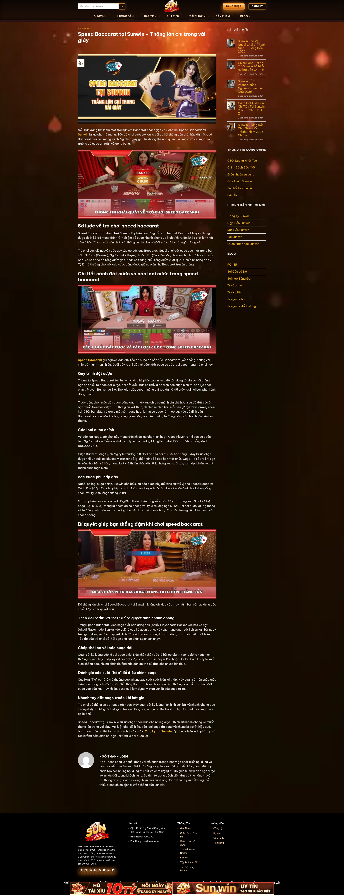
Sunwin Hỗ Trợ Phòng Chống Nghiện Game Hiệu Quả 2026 (251, 86)
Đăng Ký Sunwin (238, 216)
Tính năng (218, 842)
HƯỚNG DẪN (125, 16)
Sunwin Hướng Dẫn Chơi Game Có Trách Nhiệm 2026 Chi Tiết (251, 130)
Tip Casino (84, 28)
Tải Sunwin (234, 237)
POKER (232, 264)
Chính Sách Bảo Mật (241, 167)
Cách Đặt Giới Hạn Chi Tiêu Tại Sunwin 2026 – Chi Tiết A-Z (251, 108)
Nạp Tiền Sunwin (238, 223)
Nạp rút (217, 833)
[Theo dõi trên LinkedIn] (104, 870)
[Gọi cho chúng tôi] (95, 870)
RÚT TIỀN (173, 16)
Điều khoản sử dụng (240, 174)
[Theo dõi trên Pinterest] (100, 870)
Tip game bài (236, 299)
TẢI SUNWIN (197, 16)
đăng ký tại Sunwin (158, 731)
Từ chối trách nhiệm (240, 188)
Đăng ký (217, 828)
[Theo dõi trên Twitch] (113, 870)
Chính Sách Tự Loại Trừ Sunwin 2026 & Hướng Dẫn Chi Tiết (251, 66)
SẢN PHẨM (223, 16)
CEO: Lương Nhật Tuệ (242, 160)
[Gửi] (122, 6)
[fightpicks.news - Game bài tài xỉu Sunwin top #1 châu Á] (172, 6)
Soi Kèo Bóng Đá (238, 278)
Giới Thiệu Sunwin (239, 181)
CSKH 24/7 (219, 838)
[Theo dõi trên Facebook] (81, 870)
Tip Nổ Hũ (234, 292)
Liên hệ (232, 195)
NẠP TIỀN (150, 16)
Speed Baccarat (90, 360)
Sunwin (83, 134)
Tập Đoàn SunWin (189, 862)
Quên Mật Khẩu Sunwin (243, 244)
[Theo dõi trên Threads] (86, 870)
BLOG (244, 16)
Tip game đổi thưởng (241, 306)
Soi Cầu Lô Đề (237, 271)
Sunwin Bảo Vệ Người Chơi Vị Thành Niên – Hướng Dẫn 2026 (252, 46)
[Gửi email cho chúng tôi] (91, 870)
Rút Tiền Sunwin (238, 230)
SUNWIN (99, 16)
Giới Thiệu (185, 828)
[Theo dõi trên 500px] (109, 870)
